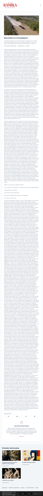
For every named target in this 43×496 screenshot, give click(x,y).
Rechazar (29, 493)
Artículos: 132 (21, 436)
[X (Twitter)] (17, 416)
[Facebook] (8, 416)
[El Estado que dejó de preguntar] (31, 455)
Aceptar (22, 493)
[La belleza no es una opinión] (11, 473)
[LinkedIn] (34, 416)
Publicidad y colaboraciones (14, 487)
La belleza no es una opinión (8, 480)
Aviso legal (23, 487)
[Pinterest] (26, 416)
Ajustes (35, 493)
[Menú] (40, 5)
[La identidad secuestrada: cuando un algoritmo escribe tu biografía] (11, 455)
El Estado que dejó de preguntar (28, 462)
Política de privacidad (30, 487)
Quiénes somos (4, 487)
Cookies (36, 487)
